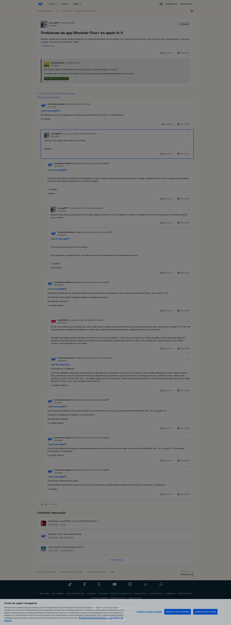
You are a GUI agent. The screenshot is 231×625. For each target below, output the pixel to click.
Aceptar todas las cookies (205, 612)
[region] (115, 612)
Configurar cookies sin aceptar (149, 612)
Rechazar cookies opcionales (178, 612)
